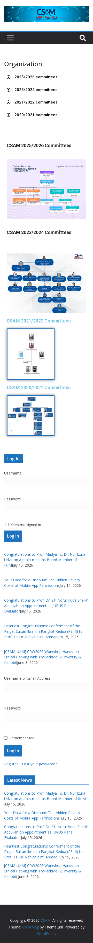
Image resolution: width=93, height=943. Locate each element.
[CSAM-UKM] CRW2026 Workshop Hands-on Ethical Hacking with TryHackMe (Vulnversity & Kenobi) (42, 657)
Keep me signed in (25, 524)
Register (11, 763)
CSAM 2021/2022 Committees (39, 320)
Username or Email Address (27, 678)
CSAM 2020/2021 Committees (39, 387)
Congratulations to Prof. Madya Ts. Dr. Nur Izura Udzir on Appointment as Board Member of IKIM (44, 560)
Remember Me (21, 737)
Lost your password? (39, 763)
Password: (12, 499)
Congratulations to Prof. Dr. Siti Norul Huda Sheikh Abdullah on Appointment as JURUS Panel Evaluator (46, 606)
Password (12, 708)
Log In (13, 536)
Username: (13, 473)
